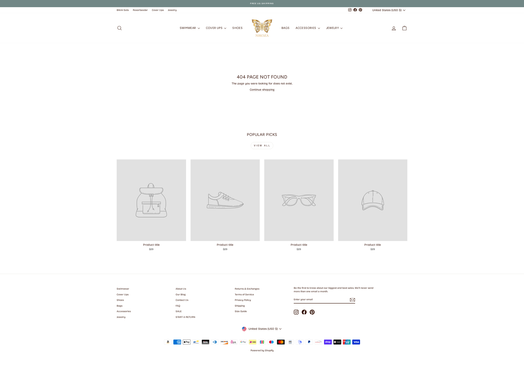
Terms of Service (244, 294)
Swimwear (188, 28)
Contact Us (182, 300)
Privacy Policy (243, 300)
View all (262, 145)
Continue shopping (262, 89)
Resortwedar (140, 10)
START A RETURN (185, 317)
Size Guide (241, 311)
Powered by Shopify (262, 350)
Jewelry (172, 10)
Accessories (306, 28)
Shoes (237, 28)
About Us (181, 288)
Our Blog (181, 294)
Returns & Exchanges (247, 288)
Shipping (240, 305)
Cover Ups (158, 10)
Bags (285, 28)
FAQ (178, 305)
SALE (179, 311)
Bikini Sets (123, 10)
